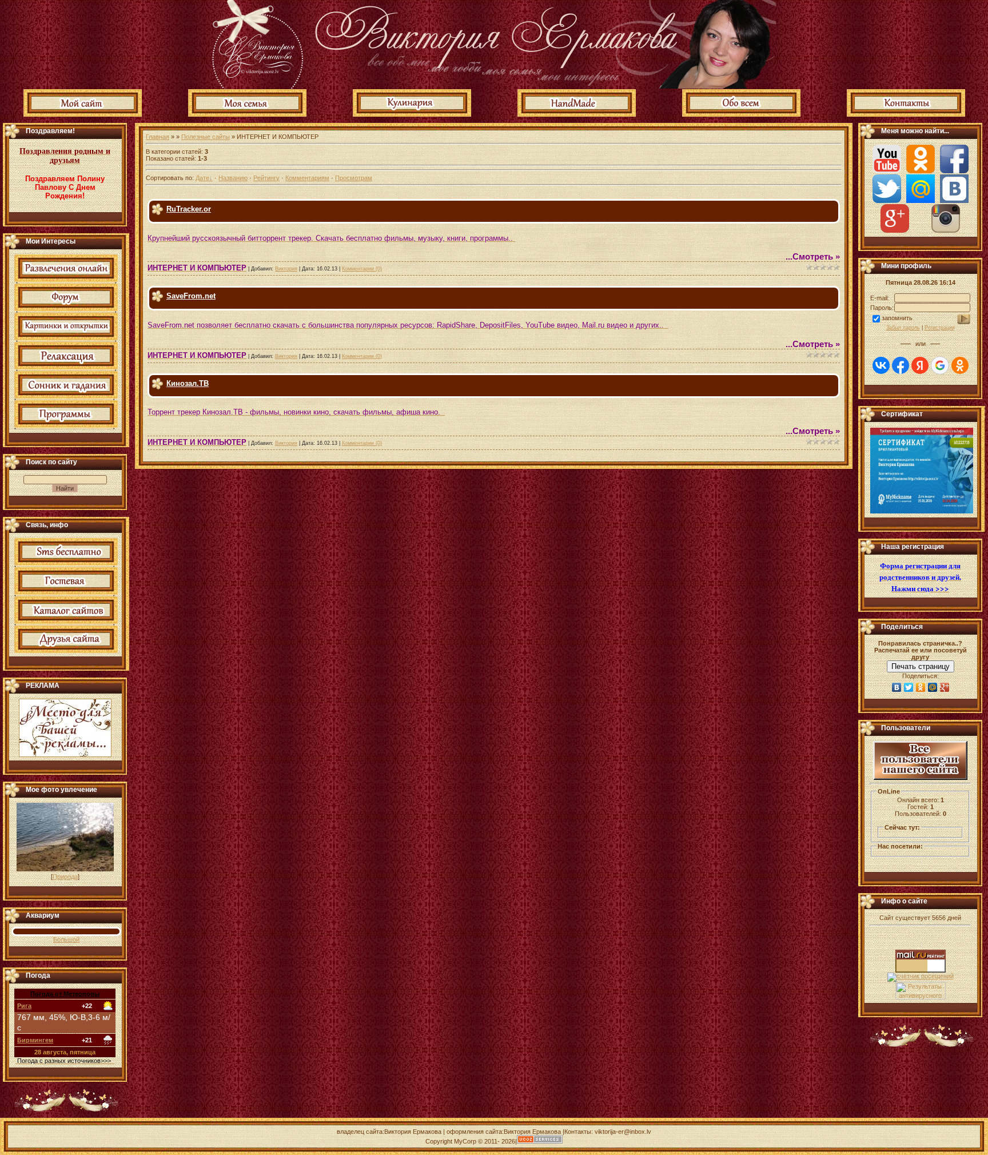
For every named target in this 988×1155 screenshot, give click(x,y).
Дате (202, 177)
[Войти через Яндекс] (920, 365)
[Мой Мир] (933, 687)
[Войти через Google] (940, 365)
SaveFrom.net (191, 296)
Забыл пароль (903, 327)
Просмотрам (353, 177)
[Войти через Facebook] (900, 365)
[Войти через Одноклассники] (960, 365)
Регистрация (940, 327)
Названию (233, 177)
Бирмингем (35, 1040)
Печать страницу (920, 666)
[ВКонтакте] (897, 687)
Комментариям (307, 177)
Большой (66, 939)
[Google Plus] (945, 687)
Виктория (286, 269)
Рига (24, 1005)
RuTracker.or (188, 209)
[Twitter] (909, 687)
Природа (65, 876)
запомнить (897, 317)
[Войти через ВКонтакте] (881, 365)
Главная (157, 136)
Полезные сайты (205, 136)
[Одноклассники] (921, 687)
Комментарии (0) (362, 269)
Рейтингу (266, 177)
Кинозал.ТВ (187, 383)
